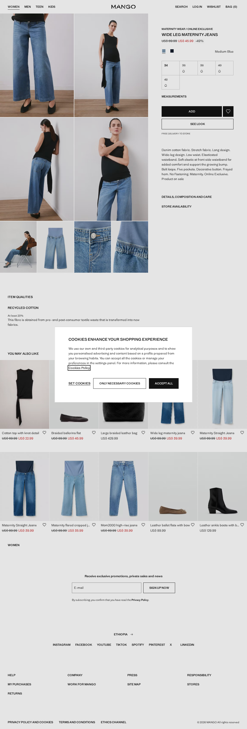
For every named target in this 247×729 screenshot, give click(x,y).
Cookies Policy (79, 368)
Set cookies (79, 383)
